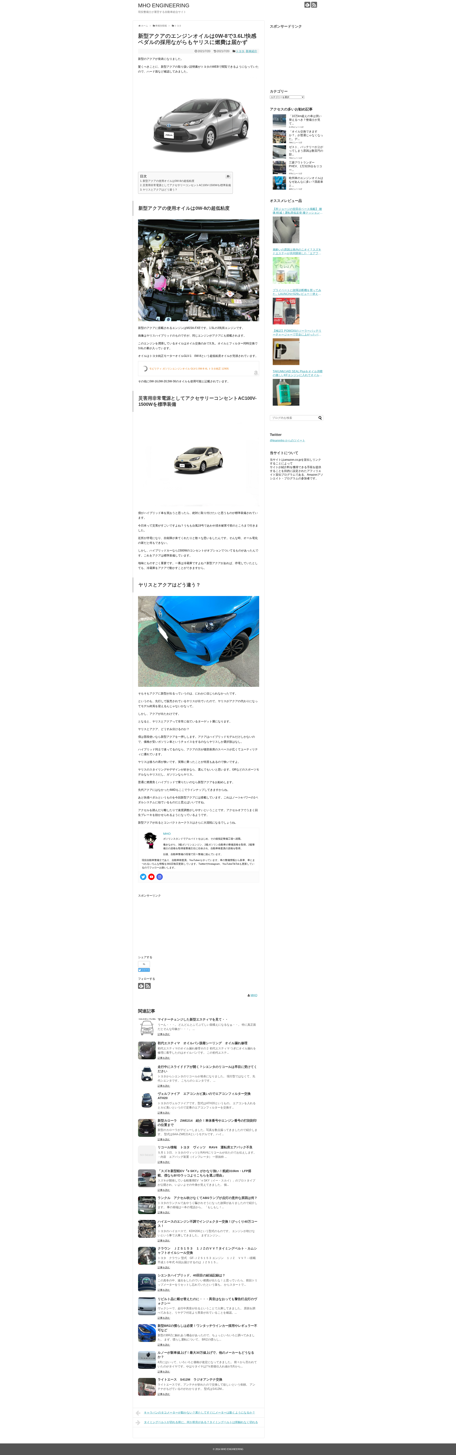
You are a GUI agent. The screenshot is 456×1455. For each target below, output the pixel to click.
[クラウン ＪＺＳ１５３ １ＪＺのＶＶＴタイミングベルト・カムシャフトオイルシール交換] (147, 1256)
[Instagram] (159, 877)
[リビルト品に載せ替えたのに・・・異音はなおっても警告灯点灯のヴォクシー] (147, 1306)
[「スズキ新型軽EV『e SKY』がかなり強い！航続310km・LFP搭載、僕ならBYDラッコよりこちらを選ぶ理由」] (147, 1178)
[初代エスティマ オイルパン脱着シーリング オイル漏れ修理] (147, 1050)
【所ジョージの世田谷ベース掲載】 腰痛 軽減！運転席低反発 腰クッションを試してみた (298, 211)
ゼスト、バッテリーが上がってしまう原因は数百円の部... (306, 150)
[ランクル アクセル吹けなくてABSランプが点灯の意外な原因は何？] (147, 1205)
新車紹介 (251, 51)
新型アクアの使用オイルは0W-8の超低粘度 (168, 180)
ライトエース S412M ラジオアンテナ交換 (190, 1379)
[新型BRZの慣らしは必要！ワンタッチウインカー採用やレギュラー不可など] (147, 1333)
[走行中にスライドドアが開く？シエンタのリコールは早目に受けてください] (147, 1074)
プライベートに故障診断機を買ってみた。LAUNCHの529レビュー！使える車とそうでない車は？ (297, 292)
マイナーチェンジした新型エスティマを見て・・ (193, 1019)
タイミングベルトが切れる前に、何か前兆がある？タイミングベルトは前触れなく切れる (201, 1422)
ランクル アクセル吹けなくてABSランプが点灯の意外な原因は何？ (207, 1198)
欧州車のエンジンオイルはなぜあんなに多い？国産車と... (306, 181)
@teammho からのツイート (287, 440)
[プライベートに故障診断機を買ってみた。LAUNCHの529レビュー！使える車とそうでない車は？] (286, 311)
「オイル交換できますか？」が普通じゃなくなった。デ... (306, 135)
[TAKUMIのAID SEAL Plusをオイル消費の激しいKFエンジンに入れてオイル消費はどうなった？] (286, 392)
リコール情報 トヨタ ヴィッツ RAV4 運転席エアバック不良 (205, 1147)
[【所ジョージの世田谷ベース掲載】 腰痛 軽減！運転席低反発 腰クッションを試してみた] (286, 230)
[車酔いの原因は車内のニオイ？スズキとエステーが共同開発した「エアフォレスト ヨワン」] (286, 270)
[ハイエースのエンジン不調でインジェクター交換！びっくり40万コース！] (147, 1229)
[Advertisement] (168, 923)
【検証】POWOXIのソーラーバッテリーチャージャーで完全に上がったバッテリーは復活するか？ (297, 333)
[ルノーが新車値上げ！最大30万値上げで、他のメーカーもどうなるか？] (147, 1360)
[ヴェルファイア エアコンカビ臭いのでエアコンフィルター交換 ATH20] (147, 1101)
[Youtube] (151, 877)
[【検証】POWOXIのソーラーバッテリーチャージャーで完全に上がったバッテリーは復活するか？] (286, 351)
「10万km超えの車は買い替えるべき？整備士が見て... (305, 119)
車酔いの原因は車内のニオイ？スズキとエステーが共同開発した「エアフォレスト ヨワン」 (297, 251)
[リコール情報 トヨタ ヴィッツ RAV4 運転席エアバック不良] (147, 1155)
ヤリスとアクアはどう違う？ (160, 189)
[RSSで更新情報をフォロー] (314, 5)
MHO (254, 995)
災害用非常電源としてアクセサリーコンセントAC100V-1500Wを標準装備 (187, 185)
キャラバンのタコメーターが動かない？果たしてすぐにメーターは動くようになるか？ (199, 1412)
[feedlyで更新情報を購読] (307, 5)
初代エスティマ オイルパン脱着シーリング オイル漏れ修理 (202, 1043)
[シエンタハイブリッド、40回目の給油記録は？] (147, 1283)
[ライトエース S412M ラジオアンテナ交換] (147, 1387)
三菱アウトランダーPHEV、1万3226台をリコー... (305, 166)
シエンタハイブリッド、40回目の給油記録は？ (191, 1275)
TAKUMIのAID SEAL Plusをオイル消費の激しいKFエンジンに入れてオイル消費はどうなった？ (298, 373)
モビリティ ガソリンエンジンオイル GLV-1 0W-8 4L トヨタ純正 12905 (189, 368)
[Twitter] (143, 877)
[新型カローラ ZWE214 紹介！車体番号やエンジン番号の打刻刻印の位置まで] (147, 1128)
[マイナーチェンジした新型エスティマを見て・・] (147, 1027)
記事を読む (164, 1034)
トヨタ (240, 51)
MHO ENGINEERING (163, 5)
